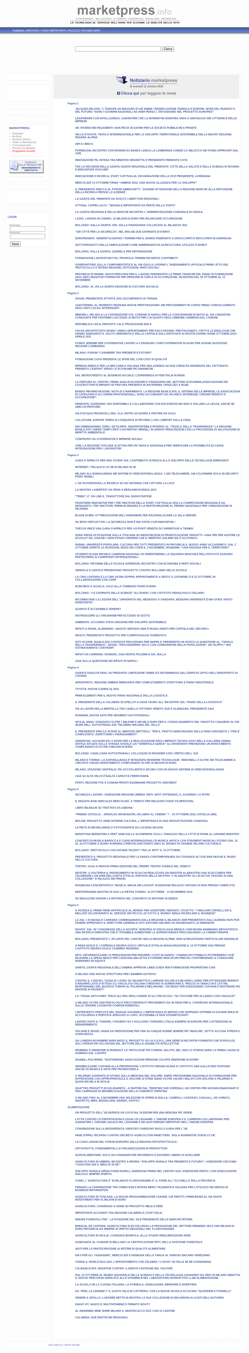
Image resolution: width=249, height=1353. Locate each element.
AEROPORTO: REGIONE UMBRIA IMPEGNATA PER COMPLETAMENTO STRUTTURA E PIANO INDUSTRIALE (144, 682)
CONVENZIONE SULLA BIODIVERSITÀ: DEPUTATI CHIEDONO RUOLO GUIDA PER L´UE (131, 1128)
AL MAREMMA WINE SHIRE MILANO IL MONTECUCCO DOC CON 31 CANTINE (125, 1310)
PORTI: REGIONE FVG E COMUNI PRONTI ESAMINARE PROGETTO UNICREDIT (126, 782)
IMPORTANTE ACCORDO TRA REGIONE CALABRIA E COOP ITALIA (118, 1212)
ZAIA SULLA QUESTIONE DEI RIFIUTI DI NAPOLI (106, 660)
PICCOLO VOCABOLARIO (84, 30)
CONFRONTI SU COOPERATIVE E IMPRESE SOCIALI (108, 439)
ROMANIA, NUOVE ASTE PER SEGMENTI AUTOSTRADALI (112, 715)
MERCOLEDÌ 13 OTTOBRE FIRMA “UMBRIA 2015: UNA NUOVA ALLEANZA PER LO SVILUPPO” (136, 182)
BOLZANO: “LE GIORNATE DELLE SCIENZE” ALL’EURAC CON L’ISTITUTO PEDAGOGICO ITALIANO (139, 592)
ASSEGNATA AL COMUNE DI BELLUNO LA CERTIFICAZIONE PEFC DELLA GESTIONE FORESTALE (138, 1242)
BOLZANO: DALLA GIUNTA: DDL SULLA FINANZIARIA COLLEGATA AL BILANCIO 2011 (131, 225)
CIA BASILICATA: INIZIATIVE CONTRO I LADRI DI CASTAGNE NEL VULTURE (124, 1268)
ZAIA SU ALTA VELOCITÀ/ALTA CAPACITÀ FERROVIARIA (112, 776)
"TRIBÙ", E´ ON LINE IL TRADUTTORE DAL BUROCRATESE (113, 496)
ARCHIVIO (32, 30)
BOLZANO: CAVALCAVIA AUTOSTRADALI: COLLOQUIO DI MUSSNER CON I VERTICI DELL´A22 (136, 753)
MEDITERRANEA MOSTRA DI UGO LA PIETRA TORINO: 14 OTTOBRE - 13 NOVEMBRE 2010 (133, 891)
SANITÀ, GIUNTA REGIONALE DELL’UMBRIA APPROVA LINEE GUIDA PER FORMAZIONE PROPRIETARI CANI (145, 967)
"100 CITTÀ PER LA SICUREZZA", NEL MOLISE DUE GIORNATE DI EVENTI (122, 231)
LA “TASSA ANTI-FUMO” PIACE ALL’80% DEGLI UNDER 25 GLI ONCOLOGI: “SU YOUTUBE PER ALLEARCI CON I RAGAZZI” (155, 996)
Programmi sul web (23, 150)
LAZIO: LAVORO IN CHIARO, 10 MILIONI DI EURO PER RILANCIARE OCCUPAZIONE (128, 218)
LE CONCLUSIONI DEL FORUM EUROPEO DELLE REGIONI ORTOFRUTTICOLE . (126, 1141)
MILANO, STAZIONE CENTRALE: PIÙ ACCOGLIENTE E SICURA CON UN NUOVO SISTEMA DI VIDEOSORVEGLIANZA (149, 769)
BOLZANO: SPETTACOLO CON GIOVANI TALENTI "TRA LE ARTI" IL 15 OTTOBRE (127, 850)
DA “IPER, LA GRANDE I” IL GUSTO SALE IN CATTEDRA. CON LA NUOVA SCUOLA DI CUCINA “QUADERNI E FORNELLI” (153, 1291)
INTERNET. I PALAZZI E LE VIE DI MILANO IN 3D (105, 467)
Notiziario (17, 133)
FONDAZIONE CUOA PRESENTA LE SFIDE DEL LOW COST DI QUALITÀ (121, 359)
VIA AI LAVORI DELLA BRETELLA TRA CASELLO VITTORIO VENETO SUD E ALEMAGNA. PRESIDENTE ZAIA (144, 708)
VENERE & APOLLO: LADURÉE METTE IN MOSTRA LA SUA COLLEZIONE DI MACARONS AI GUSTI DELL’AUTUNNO (149, 1297)
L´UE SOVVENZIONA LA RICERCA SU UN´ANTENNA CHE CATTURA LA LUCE (124, 483)
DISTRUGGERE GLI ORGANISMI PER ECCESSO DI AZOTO (112, 615)
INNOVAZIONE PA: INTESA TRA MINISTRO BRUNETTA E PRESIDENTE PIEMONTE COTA (131, 160)
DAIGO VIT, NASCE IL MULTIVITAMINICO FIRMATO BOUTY (112, 1304)
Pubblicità (18, 30)
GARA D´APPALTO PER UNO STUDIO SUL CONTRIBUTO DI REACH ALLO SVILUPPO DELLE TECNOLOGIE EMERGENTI (152, 460)
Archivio (16, 136)
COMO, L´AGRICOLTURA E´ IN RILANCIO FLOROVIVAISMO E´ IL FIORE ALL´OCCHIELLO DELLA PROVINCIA (145, 1180)
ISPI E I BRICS (84, 143)
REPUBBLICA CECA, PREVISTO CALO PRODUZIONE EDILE (113, 324)
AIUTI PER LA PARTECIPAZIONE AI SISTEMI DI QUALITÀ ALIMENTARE (120, 1248)
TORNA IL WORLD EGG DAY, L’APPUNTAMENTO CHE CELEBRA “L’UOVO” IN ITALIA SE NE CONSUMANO (143, 1261)
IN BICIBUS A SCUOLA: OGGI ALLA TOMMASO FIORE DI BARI (115, 586)
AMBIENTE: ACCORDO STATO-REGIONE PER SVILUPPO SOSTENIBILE (120, 622)
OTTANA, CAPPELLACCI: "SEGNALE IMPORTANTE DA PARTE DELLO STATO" (125, 205)
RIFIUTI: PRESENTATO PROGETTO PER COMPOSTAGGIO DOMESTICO (121, 635)
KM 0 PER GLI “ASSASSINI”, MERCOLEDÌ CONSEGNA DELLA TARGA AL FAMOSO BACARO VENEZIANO (142, 1255)
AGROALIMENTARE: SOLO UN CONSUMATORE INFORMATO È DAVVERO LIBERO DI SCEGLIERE (137, 1155)
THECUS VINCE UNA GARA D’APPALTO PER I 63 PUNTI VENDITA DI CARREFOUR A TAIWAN (134, 528)
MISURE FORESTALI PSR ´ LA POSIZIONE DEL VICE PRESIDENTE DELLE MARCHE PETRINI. (134, 1219)
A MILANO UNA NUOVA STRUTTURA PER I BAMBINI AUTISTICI (115, 974)
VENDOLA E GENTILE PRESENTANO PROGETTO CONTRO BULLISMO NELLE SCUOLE (131, 570)
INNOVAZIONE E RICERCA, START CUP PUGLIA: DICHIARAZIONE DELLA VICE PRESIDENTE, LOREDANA (142, 176)
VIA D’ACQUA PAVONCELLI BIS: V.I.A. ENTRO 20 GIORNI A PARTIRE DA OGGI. (125, 413)
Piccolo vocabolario (23, 148)
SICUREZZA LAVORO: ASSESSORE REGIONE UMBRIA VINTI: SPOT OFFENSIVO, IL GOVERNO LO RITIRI (142, 794)
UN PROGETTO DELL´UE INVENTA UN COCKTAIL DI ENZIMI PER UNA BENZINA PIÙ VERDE (133, 1112)
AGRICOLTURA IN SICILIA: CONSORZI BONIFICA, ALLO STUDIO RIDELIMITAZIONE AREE (133, 1235)
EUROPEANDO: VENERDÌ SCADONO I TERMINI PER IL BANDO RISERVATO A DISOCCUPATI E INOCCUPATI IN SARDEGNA (153, 238)
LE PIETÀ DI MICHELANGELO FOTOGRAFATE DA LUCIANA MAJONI (119, 827)
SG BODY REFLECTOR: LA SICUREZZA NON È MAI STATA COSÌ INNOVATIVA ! (125, 521)
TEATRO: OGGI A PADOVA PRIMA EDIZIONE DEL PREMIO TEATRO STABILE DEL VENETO (133, 866)
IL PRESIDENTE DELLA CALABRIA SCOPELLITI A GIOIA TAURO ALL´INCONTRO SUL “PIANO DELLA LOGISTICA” (149, 702)
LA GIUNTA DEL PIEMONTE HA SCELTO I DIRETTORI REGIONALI (117, 198)
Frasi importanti (21, 145)
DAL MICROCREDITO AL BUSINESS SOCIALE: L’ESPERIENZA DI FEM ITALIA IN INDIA (130, 375)
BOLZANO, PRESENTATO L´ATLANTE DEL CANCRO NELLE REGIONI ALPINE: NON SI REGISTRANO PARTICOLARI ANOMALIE (156, 938)
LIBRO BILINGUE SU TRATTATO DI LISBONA (104, 807)
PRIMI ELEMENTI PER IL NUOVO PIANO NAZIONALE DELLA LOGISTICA (121, 695)
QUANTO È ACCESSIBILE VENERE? (98, 608)
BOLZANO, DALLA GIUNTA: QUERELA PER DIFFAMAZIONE (113, 251)
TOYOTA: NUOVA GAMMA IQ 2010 (97, 688)
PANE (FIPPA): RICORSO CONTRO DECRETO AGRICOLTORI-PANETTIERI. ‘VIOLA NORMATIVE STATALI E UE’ (145, 1135)
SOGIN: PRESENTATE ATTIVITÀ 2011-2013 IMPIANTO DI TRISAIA (116, 298)
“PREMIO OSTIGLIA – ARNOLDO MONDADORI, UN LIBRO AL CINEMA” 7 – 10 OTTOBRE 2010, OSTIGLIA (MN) (146, 814)
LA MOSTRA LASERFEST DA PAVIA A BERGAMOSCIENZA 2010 (115, 489)
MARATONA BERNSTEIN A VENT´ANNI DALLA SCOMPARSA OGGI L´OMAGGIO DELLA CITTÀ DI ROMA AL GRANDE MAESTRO (157, 834)
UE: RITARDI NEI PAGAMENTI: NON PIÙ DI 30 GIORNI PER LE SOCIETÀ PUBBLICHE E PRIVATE (135, 127)
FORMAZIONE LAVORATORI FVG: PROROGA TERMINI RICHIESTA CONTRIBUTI (126, 258)
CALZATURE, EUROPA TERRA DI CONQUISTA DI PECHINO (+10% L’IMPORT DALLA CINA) (133, 419)
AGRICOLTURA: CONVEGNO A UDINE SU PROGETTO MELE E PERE (119, 1206)
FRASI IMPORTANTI (53, 30)
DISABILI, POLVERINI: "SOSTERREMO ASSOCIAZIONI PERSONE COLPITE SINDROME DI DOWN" (137, 1059)
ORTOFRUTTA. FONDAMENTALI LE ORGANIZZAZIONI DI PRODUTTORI (121, 1148)
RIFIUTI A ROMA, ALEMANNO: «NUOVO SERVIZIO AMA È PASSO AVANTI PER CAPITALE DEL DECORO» (142, 628)
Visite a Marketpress (24, 142)
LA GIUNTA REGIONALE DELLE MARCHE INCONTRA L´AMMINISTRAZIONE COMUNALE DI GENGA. (139, 211)
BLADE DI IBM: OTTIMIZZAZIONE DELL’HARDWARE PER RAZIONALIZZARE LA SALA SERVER (135, 515)
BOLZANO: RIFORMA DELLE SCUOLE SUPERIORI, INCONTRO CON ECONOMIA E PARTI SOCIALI (138, 563)
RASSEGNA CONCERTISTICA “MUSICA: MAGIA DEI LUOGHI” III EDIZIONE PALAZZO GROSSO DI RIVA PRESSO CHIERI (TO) (155, 885)
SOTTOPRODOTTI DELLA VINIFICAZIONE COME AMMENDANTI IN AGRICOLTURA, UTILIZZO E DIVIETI (141, 244)
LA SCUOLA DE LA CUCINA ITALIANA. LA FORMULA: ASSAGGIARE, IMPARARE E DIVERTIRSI (135, 1284)
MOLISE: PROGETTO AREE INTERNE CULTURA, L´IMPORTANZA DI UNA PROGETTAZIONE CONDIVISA (141, 820)
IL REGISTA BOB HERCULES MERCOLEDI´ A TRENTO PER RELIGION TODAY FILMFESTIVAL (134, 801)
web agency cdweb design (64, 1344)
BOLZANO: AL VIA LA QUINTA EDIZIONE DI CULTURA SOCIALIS (116, 286)
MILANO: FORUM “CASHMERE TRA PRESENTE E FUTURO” (113, 352)
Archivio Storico (21, 139)
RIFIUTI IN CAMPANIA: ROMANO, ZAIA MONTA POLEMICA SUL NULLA (120, 654)
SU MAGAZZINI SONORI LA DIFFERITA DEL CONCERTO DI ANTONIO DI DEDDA (126, 898)
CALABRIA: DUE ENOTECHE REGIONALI (101, 1317)
